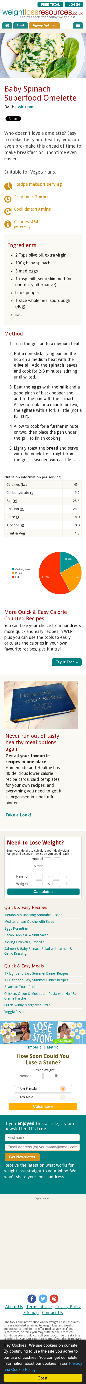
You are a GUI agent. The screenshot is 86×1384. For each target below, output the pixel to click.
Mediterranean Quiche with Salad (29, 921)
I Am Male (25, 1097)
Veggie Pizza (14, 1012)
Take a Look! (18, 815)
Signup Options (44, 25)
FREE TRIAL (50, 4)
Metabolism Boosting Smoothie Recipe (33, 915)
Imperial (37, 859)
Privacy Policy (68, 1306)
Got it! (43, 1378)
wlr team (26, 107)
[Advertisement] (43, 1243)
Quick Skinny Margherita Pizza (27, 1005)
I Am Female (27, 1089)
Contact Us (52, 1312)
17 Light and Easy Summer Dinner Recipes (36, 973)
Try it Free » (67, 662)
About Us (14, 1306)
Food (20, 25)
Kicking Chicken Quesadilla (24, 942)
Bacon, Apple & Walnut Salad (26, 935)
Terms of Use (39, 1306)
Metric (38, 866)
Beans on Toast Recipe (21, 987)
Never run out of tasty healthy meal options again (32, 742)
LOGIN (74, 4)
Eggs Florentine (15, 928)
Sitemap (31, 1312)
